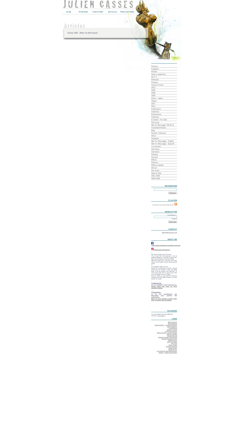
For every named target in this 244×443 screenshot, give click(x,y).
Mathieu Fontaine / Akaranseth (167, 337)
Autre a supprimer (158, 74)
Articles (154, 72)
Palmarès (155, 80)
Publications (156, 109)
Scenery (154, 157)
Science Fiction (157, 85)
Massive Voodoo (172, 334)
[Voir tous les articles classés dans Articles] (113, 12)
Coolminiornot (173, 328)
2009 (153, 90)
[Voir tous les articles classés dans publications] (127, 12)
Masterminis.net (172, 336)
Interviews (155, 149)
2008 (153, 93)
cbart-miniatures (172, 326)
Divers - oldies (157, 98)
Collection (155, 112)
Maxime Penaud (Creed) (169, 339)
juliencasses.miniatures (162, 250)
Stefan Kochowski (171, 346)
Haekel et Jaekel (172, 330)
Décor (153, 136)
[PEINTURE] (83, 12)
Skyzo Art (174, 343)
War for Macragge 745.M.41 (162, 125)
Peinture (154, 66)
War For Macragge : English (162, 141)
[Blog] (69, 12)
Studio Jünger (173, 348)
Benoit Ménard (172, 323)
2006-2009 (155, 178)
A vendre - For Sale (159, 120)
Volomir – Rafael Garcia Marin (168, 352)
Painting (154, 154)
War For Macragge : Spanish (162, 144)
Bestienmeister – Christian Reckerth (166, 325)
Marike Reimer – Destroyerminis (167, 333)
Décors (154, 168)
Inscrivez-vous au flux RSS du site (163, 205)
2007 (153, 104)
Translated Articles (158, 128)
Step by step (156, 173)
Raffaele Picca (172, 340)
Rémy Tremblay (172, 342)
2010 (153, 88)
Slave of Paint (173, 345)
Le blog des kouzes (171, 331)
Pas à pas (155, 122)
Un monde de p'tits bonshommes (167, 351)
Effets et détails (157, 165)
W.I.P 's (154, 77)
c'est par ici (161, 316)
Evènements (156, 114)
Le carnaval (156, 146)
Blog (153, 130)
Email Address (172, 215)
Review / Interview (158, 133)
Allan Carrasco (172, 322)
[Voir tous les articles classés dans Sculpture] (98, 12)
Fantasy (154, 82)
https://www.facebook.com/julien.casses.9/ (166, 245)
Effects (154, 160)
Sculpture (155, 69)
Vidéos (154, 101)
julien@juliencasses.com (169, 232)
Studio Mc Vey (172, 349)
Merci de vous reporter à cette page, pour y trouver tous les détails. (164, 299)
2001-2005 (155, 176)
